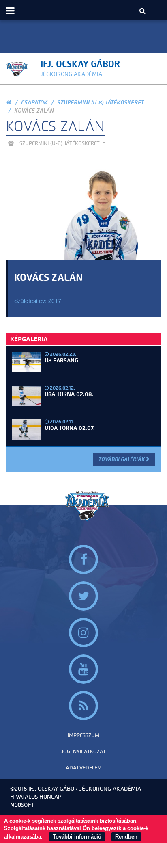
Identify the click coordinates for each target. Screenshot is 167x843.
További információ (77, 837)
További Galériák (122, 459)
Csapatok (34, 102)
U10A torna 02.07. (70, 428)
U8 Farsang (61, 360)
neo (22, 805)
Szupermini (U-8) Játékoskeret (100, 102)
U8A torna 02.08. (69, 394)
